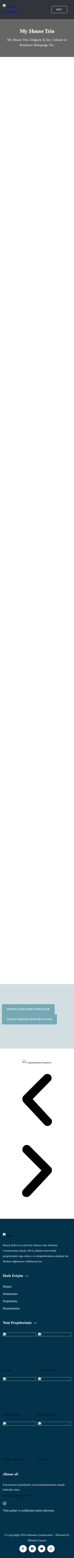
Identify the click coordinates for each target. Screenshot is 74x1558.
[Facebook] (32, 1548)
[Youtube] (41, 1548)
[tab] (28, 1009)
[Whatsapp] (51, 1548)
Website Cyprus (37, 1540)
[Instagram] (23, 1548)
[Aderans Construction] (17, 9)
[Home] (8, 1235)
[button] (37, 1100)
